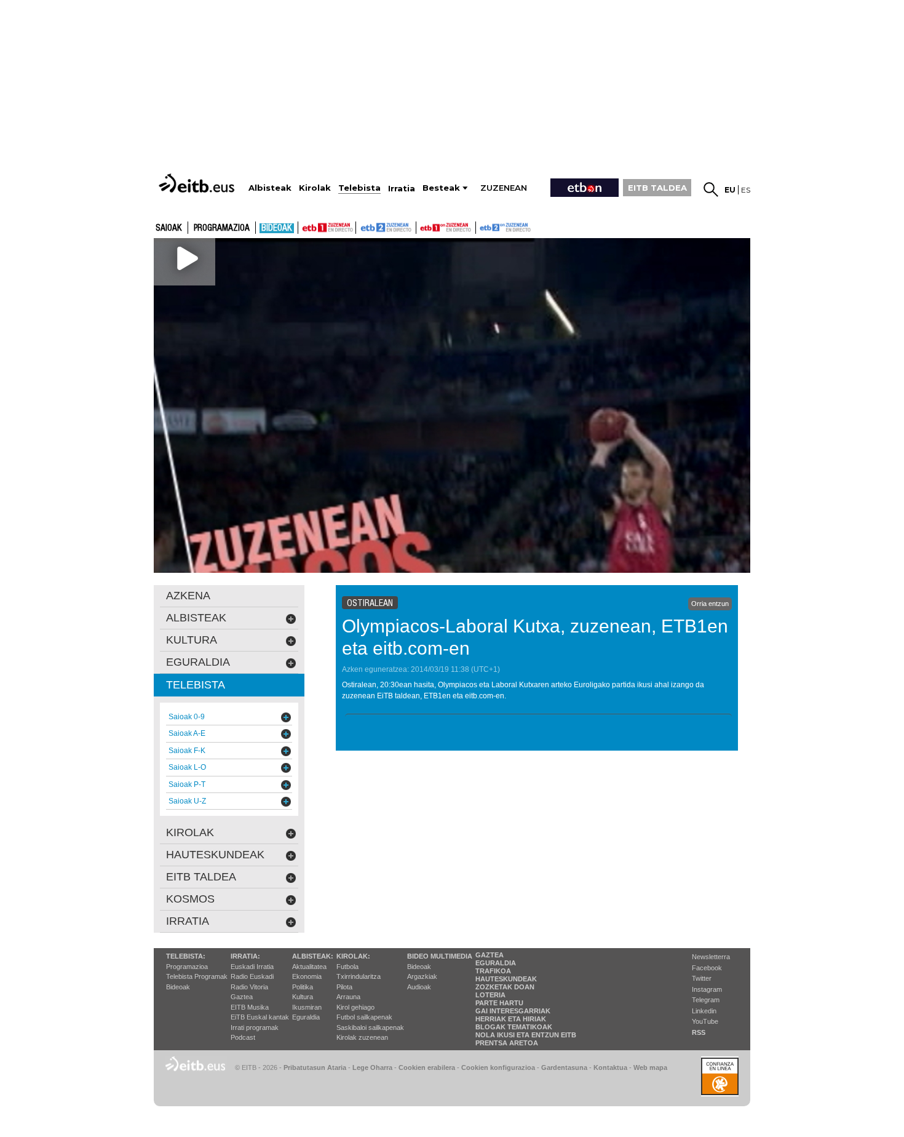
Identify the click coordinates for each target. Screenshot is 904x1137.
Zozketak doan (504, 987)
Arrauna (348, 996)
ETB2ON (481, 226)
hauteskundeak (215, 854)
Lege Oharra (372, 1067)
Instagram (707, 989)
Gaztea (242, 996)
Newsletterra (711, 956)
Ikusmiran (307, 1007)
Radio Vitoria (249, 987)
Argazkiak (422, 976)
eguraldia (198, 662)
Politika (302, 987)
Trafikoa (493, 971)
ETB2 (386, 227)
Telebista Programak (197, 976)
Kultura (302, 996)
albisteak (196, 618)
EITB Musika (250, 1007)
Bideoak (276, 228)
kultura (191, 640)
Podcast (243, 1037)
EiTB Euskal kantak (260, 1017)
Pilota (344, 987)
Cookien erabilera (426, 1067)
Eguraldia (306, 1017)
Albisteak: (312, 956)
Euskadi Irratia (252, 966)
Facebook (707, 967)
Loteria (490, 995)
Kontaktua (610, 1067)
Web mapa (650, 1067)
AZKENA (188, 595)
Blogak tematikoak (513, 1027)
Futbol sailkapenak (364, 1017)
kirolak (190, 832)
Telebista (195, 685)
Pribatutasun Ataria (314, 1067)
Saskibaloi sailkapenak (370, 1027)
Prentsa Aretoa (506, 1043)
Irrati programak (255, 1027)
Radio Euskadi (252, 976)
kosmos (190, 899)
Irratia (187, 921)
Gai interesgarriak (512, 1011)
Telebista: (185, 956)
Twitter (702, 978)
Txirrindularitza (358, 976)
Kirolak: (353, 956)
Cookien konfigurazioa (498, 1067)
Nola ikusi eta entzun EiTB (525, 1035)
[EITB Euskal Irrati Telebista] (198, 183)
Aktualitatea (309, 966)
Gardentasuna (564, 1067)
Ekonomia (307, 976)
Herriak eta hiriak (510, 1019)
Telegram (706, 999)
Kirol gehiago (355, 1007)
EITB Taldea (201, 877)
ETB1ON (422, 226)
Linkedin (704, 1011)
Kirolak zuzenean (362, 1037)
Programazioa (222, 228)
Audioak (419, 987)
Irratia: (245, 956)
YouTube (705, 1021)
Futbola (347, 966)
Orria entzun (710, 603)
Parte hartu (499, 1003)
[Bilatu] (711, 189)
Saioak (169, 228)
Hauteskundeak (506, 979)
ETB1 (327, 227)
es (745, 189)
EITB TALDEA (657, 188)
